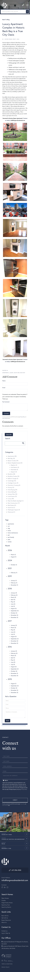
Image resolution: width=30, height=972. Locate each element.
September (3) (15, 686)
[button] (27, 11)
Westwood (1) (11, 512)
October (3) (14, 688)
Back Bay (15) (11, 458)
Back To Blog (5, 19)
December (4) (14, 675)
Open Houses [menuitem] (5, 898)
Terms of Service (5, 418)
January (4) (14, 593)
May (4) (13, 602)
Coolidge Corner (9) (13, 483)
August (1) (13, 557)
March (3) (13, 597)
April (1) (13, 658)
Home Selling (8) (12, 492)
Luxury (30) (11, 498)
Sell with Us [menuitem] (5, 918)
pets (9, 539)
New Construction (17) (14, 503)
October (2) (14, 613)
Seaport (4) (14, 472)
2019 (10, 576)
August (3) (13, 608)
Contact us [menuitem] (4, 931)
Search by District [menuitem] (6, 907)
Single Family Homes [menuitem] (7, 902)
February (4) (14, 595)
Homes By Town (7, 834)
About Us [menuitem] (4, 922)
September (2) (14, 639)
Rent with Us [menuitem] (5, 915)
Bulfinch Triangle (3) (13, 478)
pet (9, 535)
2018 (10, 588)
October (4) (14, 671)
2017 (10, 621)
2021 (10, 568)
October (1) (14, 565)
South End (17, 372)
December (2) (14, 617)
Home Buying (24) (12, 489)
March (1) (13, 554)
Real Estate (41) (12, 505)
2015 (10, 679)
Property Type (6, 848)
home (9, 530)
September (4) (15, 611)
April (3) (13, 599)
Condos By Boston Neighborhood (13, 839)
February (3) (14, 653)
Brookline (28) (11, 474)
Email (3, 387)
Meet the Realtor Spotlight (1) (15, 501)
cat (9, 526)
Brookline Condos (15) (13, 476)
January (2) (14, 625)
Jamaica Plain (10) (12, 494)
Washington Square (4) (14, 510)
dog (9, 528)
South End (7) (11, 507)
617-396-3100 (16, 870)
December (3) (14, 692)
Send (15, 800)
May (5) (13, 630)
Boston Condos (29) (13, 460)
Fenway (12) (11, 487)
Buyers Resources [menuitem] (6, 920)
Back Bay (22, 372)
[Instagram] (7, 887)
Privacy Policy (22, 416)
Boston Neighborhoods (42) (15, 463)
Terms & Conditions (7, 964)
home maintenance (13, 533)
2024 (10, 560)
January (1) (14, 580)
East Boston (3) (15, 467)
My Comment (5, 402)
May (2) (13, 660)
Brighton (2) (14, 465)
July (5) (13, 664)
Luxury (11, 372)
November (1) (14, 585)
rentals (9, 542)
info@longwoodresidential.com (15, 880)
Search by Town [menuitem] (6, 905)
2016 (10, 646)
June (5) (13, 662)
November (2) (14, 615)
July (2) (13, 606)
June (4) (13, 604)
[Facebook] (2, 887)
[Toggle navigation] (27, 5)
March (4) (13, 655)
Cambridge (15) (12, 480)
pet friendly (11, 537)
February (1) (14, 572)
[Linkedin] (4, 887)
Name (3, 381)
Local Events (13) (12, 496)
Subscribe (9, 434)
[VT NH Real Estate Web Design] (15, 956)
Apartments (5, 372)
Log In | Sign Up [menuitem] (6, 933)
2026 (10, 550)
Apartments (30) (12, 456)
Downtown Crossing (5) (14, 485)
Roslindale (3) (14, 469)
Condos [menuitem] (4, 900)
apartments (11, 524)
